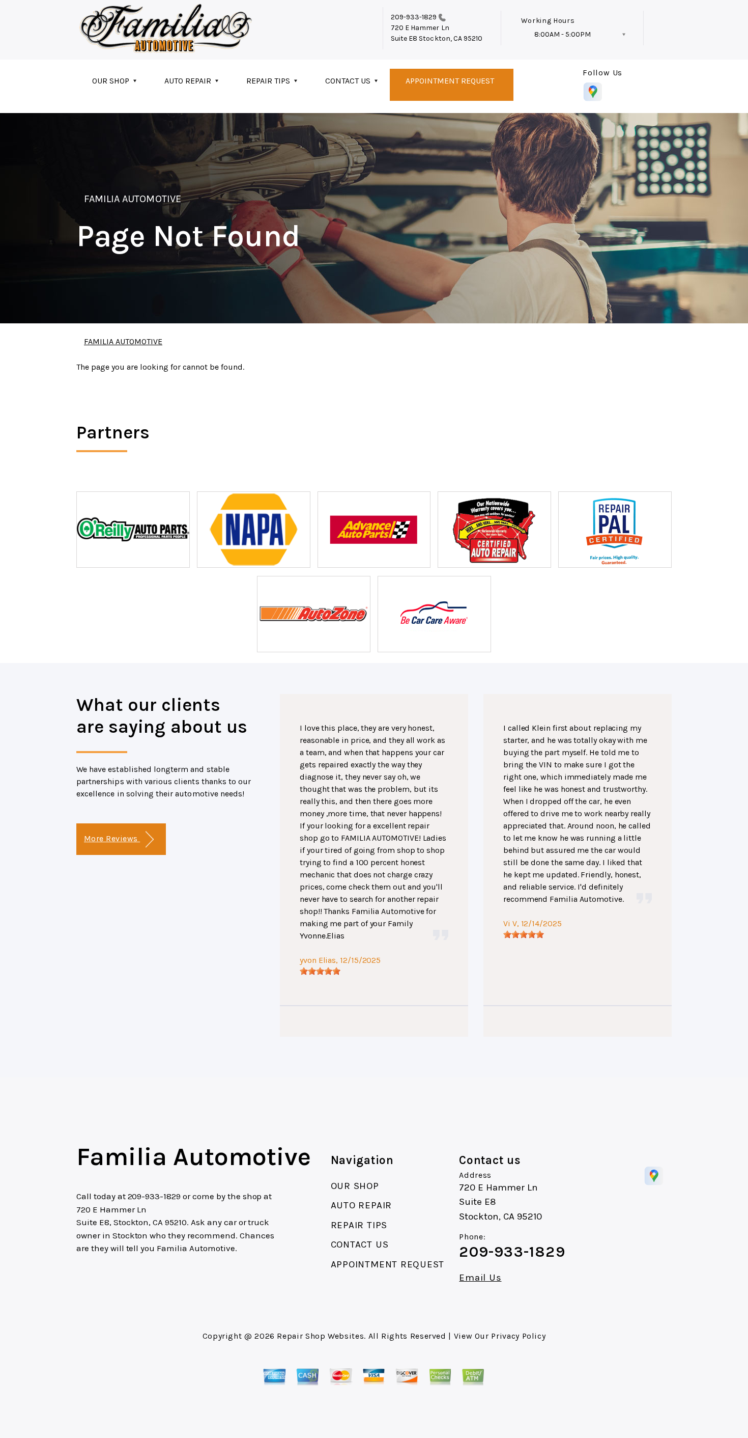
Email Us (480, 1278)
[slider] (320, 971)
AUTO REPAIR (187, 81)
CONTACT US (347, 81)
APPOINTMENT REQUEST (450, 81)
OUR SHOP (110, 81)
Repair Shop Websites (320, 1336)
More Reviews (112, 838)
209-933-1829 (414, 17)
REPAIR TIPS (268, 81)
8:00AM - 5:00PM (562, 34)
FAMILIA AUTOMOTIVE (132, 199)
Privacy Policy (518, 1336)
